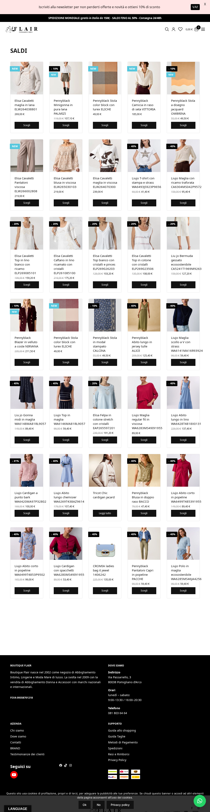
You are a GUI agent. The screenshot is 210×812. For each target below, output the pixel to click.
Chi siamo (17, 730)
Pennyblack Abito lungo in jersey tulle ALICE (142, 344)
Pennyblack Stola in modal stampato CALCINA (105, 344)
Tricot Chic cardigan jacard (104, 495)
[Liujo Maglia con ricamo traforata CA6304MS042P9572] (183, 155)
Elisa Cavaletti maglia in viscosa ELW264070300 (105, 182)
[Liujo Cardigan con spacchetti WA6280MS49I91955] (66, 543)
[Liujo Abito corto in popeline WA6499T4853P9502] (26, 543)
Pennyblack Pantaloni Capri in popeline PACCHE (142, 572)
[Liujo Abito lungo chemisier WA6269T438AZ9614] (66, 470)
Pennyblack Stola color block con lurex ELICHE (105, 104)
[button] (200, 801)
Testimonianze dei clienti (27, 754)
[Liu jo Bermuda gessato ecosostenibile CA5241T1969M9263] (183, 233)
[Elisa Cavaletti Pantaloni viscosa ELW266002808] (26, 155)
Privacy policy (120, 804)
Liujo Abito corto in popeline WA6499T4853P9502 (30, 570)
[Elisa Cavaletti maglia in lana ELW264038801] (26, 78)
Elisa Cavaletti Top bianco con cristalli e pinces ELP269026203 (104, 262)
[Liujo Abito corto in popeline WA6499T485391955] (183, 470)
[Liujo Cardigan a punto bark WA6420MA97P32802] (26, 470)
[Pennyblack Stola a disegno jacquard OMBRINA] (183, 78)
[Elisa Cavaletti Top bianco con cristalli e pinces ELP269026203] (105, 233)
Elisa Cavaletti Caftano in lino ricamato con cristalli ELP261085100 (64, 264)
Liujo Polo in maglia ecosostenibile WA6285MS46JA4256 (186, 572)
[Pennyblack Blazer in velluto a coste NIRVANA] (26, 315)
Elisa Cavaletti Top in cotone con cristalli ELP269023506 (143, 262)
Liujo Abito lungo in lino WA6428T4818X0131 (186, 419)
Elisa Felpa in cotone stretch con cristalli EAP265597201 (104, 421)
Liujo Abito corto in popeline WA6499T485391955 (186, 497)
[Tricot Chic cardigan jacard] (105, 470)
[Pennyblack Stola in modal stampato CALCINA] (105, 315)
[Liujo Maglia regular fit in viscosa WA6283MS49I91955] (144, 393)
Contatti (15, 742)
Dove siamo (18, 736)
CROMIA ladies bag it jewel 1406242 (103, 570)
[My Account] (173, 29)
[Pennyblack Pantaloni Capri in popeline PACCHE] (144, 543)
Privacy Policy (117, 760)
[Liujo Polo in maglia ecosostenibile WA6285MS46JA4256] (183, 543)
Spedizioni (115, 748)
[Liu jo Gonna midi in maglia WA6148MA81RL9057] (26, 393)
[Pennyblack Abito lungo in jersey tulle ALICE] (144, 315)
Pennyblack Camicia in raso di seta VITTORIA (143, 104)
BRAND (15, 748)
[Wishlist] (180, 29)
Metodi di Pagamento (123, 742)
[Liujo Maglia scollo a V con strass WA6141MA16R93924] (183, 315)
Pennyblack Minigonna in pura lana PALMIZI (63, 106)
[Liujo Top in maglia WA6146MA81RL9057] (66, 393)
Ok (85, 804)
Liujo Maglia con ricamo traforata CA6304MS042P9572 (186, 182)
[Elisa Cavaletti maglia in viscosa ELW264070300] (105, 155)
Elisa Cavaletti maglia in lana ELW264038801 (26, 104)
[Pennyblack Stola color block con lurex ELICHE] (105, 78)
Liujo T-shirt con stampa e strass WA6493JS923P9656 (146, 182)
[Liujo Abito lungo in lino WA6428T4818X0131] (183, 393)
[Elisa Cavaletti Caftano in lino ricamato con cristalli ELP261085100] (66, 233)
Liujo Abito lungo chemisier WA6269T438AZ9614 (69, 497)
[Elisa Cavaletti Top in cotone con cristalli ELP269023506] (144, 233)
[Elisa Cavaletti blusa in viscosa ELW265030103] (66, 155)
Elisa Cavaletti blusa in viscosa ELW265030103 (65, 182)
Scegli (26, 125)
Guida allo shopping (122, 730)
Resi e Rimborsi (118, 754)
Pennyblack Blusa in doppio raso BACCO (143, 497)
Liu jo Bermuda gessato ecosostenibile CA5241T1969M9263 (186, 262)
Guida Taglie (116, 736)
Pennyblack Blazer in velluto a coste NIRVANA (26, 342)
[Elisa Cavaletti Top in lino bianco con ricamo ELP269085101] (26, 233)
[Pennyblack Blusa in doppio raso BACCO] (144, 470)
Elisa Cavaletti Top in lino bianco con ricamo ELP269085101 (25, 264)
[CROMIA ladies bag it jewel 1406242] (105, 543)
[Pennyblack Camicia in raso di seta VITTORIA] (144, 78)
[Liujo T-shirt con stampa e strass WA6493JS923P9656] (144, 155)
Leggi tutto (105, 513)
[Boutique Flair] (21, 29)
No (98, 804)
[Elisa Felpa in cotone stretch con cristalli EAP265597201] (105, 393)
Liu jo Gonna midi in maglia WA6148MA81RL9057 (30, 419)
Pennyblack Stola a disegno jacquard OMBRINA (183, 106)
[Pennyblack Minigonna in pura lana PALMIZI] (66, 78)
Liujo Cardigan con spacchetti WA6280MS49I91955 (69, 570)
